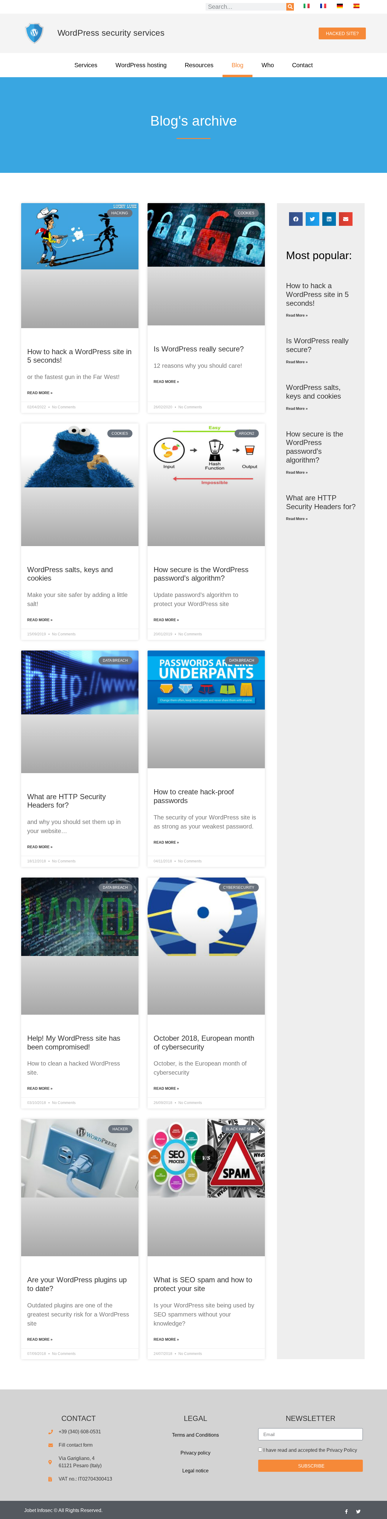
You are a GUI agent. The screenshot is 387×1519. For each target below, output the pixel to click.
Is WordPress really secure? (199, 349)
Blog (237, 65)
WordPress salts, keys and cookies (313, 391)
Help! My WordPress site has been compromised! (73, 1042)
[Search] (290, 7)
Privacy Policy (342, 1450)
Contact (302, 65)
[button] (296, 219)
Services (85, 65)
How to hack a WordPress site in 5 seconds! (317, 294)
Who (268, 65)
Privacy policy (195, 1452)
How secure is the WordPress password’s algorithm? (201, 573)
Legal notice (195, 1470)
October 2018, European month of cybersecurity (204, 1042)
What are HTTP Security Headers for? (66, 800)
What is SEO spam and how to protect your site (203, 1284)
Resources (199, 65)
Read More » (40, 393)
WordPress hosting (141, 65)
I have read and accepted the (310, 1450)
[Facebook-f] (346, 1511)
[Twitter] (358, 1511)
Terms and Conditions (195, 1435)
